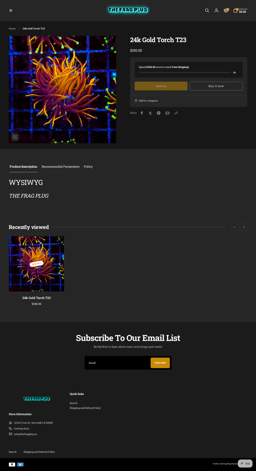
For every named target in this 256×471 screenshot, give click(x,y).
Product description (23, 166)
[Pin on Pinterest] (158, 113)
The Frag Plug (225, 464)
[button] (11, 10)
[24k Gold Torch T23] (37, 285)
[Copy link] (176, 113)
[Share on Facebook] (142, 113)
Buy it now (216, 86)
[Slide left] (234, 227)
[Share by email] (167, 113)
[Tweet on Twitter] (150, 113)
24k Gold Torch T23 (36, 298)
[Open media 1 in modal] (62, 89)
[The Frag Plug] (36, 405)
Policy (88, 166)
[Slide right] (243, 227)
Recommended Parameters (60, 166)
